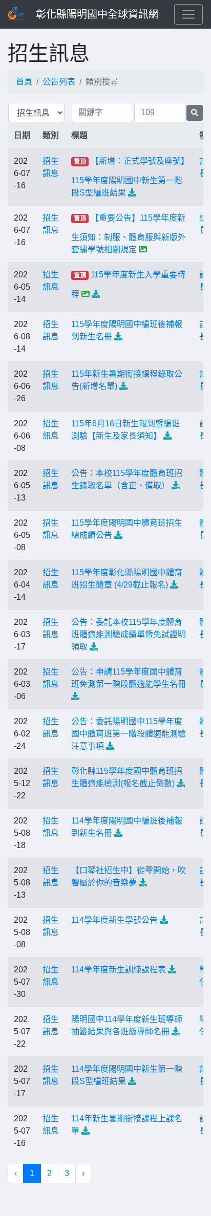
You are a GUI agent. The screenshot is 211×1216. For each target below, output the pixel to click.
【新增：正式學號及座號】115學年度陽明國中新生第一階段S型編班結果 (128, 177)
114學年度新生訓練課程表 (118, 969)
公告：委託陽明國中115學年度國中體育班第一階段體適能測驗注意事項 (128, 733)
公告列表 (59, 81)
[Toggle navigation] (188, 14)
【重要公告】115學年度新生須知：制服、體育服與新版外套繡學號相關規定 (128, 233)
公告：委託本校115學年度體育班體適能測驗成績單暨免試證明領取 (128, 634)
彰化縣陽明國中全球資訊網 (97, 14)
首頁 (24, 81)
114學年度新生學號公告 (114, 920)
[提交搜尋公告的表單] (194, 113)
